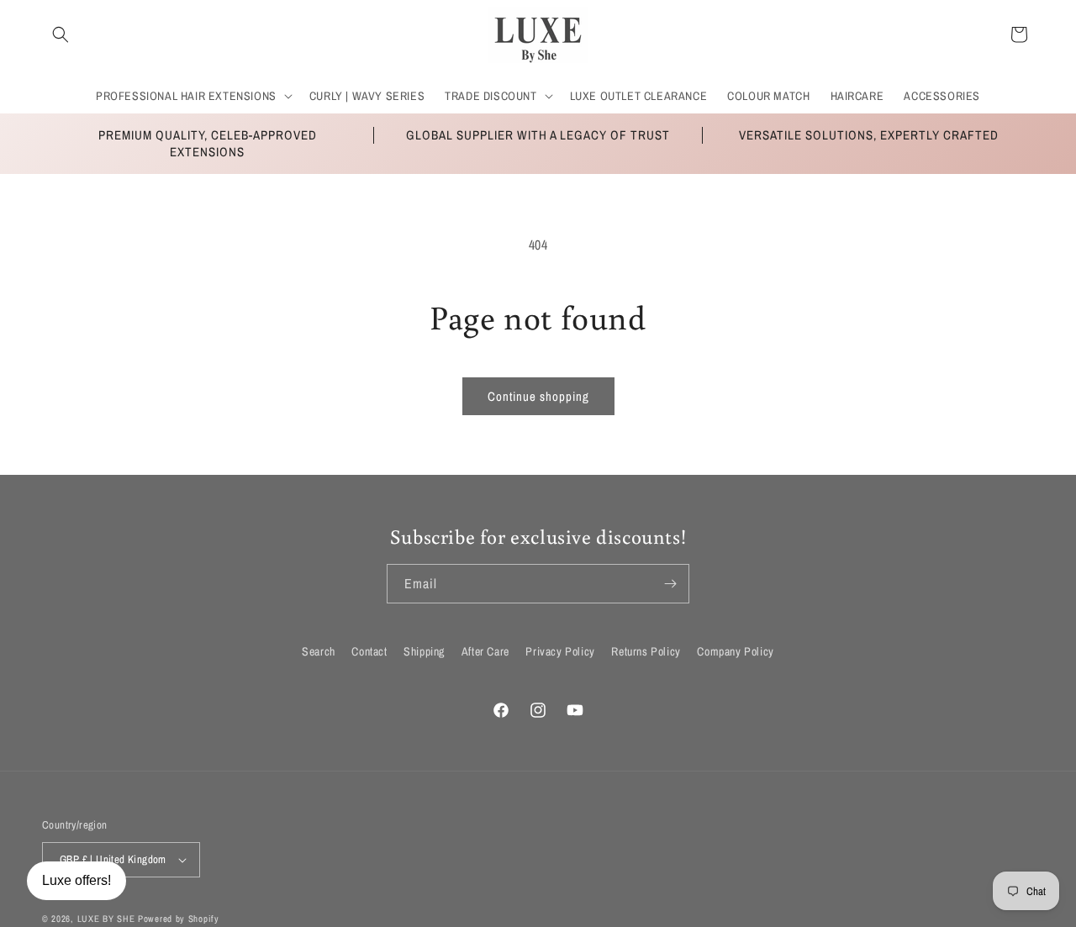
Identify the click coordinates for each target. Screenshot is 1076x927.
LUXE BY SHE (106, 918)
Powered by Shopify (178, 918)
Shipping (424, 651)
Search (318, 651)
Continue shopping (538, 396)
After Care (485, 651)
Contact (369, 651)
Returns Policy (645, 651)
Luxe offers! (76, 880)
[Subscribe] (669, 583)
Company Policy (735, 651)
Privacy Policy (559, 651)
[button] (60, 34)
